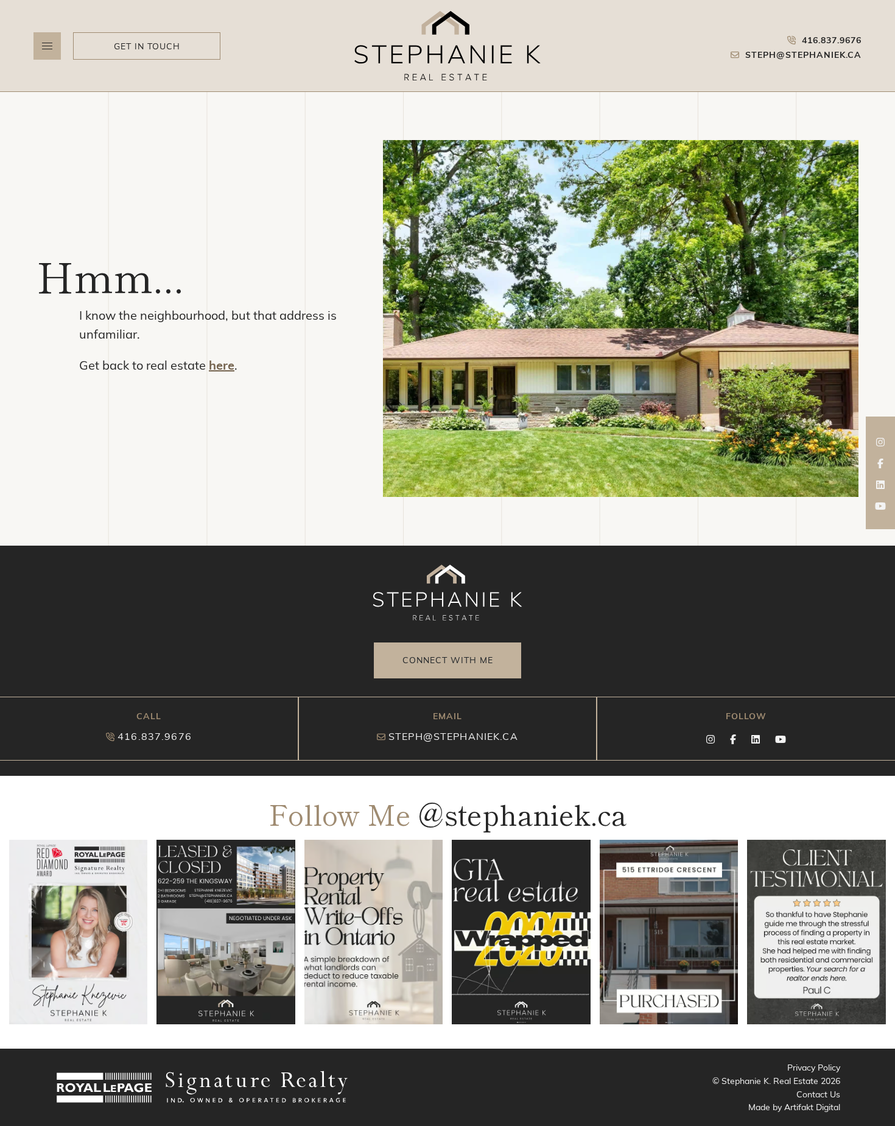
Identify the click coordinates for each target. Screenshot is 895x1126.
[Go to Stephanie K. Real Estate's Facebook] (880, 466)
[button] (47, 46)
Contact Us (818, 1094)
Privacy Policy (813, 1067)
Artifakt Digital (812, 1107)
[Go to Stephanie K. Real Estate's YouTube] (880, 509)
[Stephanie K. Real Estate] (447, 45)
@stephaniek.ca (522, 813)
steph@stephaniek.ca (453, 736)
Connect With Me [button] (447, 660)
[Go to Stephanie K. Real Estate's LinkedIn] (880, 488)
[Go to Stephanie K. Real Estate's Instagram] (880, 445)
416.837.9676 (155, 736)
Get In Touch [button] (147, 46)
